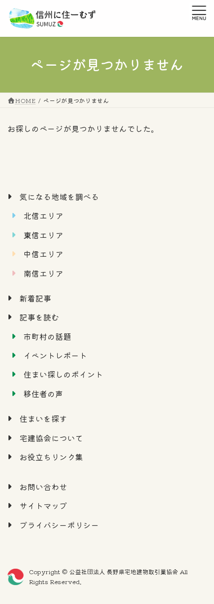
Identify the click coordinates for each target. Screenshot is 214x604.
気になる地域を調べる (59, 196)
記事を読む (39, 317)
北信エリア (43, 216)
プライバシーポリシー (59, 525)
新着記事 (35, 298)
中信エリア (43, 254)
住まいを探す (43, 418)
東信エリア (43, 235)
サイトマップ (43, 506)
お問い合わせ (43, 487)
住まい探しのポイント (63, 375)
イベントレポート (55, 355)
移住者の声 (43, 394)
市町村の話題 (47, 336)
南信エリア (43, 273)
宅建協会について (51, 438)
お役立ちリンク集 (51, 457)
